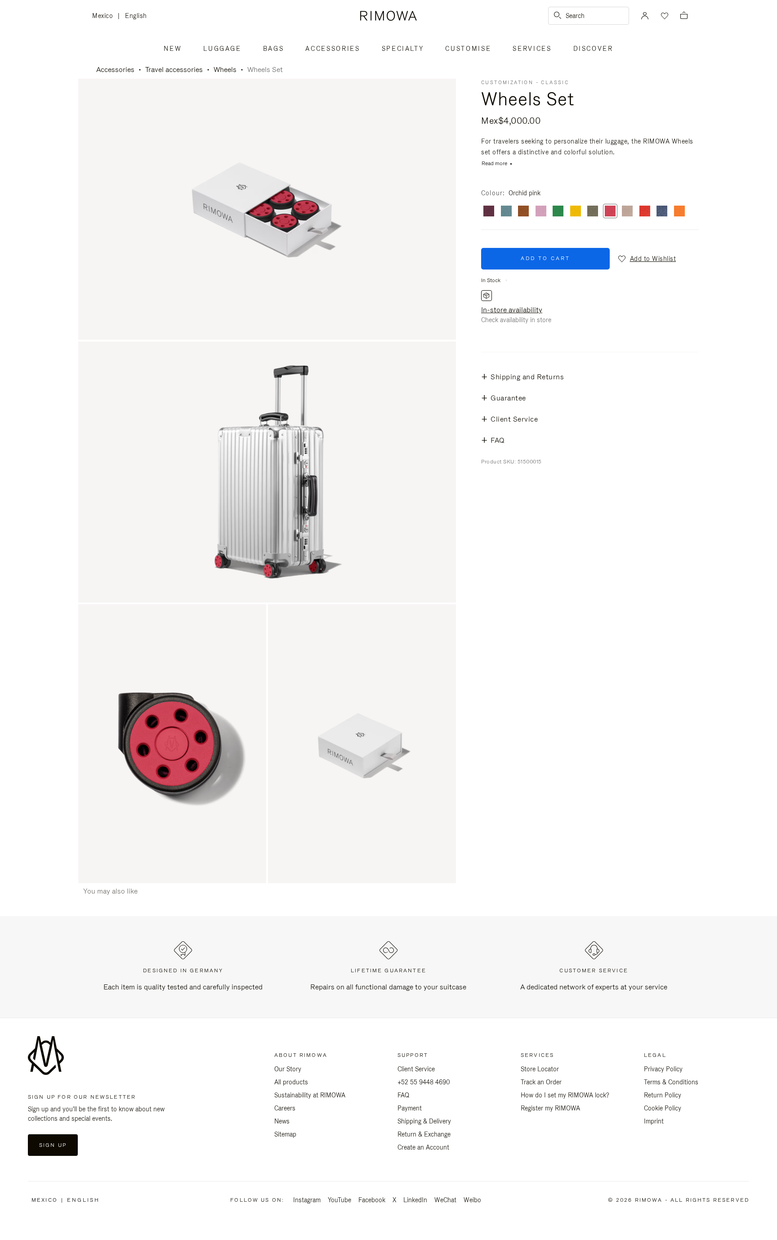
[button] (646, 259)
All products (291, 1082)
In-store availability (511, 309)
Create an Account (423, 1147)
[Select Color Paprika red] (644, 211)
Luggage (222, 49)
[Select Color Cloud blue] (506, 211)
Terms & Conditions (671, 1082)
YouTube (339, 1200)
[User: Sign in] (645, 16)
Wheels (225, 69)
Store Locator (540, 1069)
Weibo (472, 1200)
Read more (494, 163)
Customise (468, 49)
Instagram (307, 1200)
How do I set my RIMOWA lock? (565, 1095)
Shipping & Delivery (424, 1121)
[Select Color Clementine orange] (679, 211)
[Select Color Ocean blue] (662, 211)
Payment (409, 1108)
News (282, 1121)
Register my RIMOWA (550, 1108)
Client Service (416, 1069)
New (173, 49)
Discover (593, 49)
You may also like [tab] (110, 891)
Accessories (332, 49)
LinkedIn (415, 1200)
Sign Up (53, 1145)
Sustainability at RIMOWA (309, 1095)
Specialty (403, 49)
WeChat (445, 1200)
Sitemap (285, 1134)
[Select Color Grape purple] (488, 211)
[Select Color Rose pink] (541, 211)
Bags (273, 49)
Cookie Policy (662, 1108)
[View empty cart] (684, 16)
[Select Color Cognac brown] (523, 211)
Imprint (654, 1121)
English (136, 16)
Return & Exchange (424, 1134)
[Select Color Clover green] (558, 211)
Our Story (287, 1069)
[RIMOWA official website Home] (388, 16)
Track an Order (541, 1082)
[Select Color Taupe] (627, 211)
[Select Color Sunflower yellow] (575, 211)
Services (532, 49)
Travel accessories (174, 69)
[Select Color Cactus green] (592, 211)
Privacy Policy (663, 1069)
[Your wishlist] (664, 15)
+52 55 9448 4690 (423, 1082)
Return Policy (662, 1095)
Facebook (371, 1200)
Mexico (105, 16)
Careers (284, 1108)
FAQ (403, 1095)
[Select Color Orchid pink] (610, 211)
